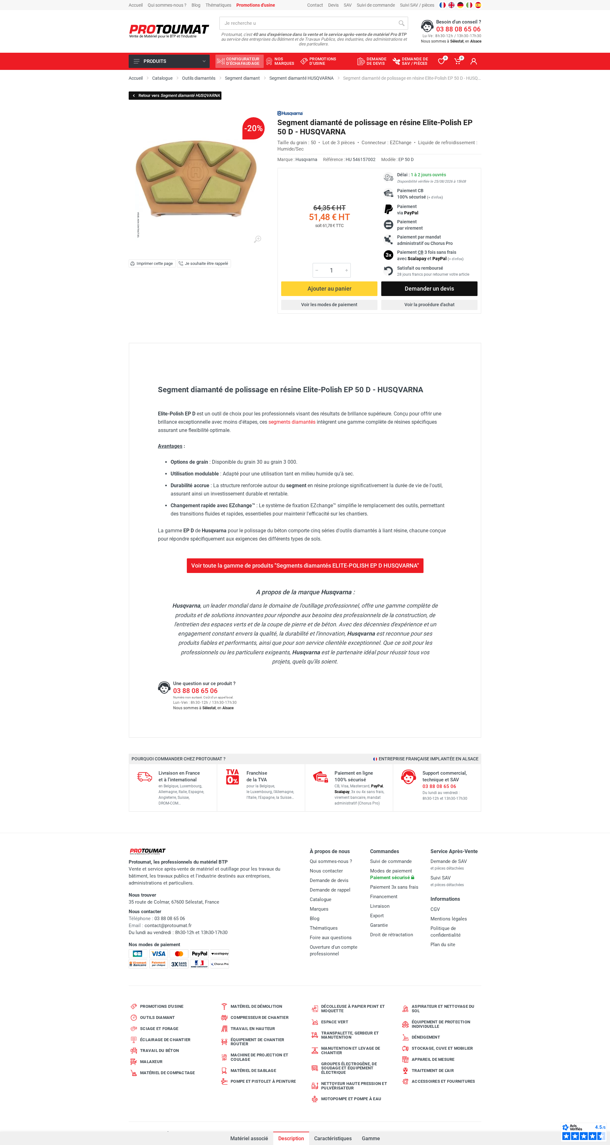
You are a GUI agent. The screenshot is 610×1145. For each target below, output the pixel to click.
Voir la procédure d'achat (429, 304)
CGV (435, 909)
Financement (383, 896)
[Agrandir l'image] (257, 239)
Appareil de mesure (433, 1059)
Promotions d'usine (162, 1006)
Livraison (380, 906)
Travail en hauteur (253, 1028)
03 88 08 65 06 (458, 29)
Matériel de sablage (253, 1070)
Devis (333, 5)
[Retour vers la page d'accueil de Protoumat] (169, 31)
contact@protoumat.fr (168, 925)
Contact (315, 5)
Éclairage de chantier (165, 1039)
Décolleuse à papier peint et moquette (353, 1008)
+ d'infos (435, 197)
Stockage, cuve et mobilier (442, 1048)
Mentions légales (448, 919)
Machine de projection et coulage (259, 1057)
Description (291, 1138)
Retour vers (179, 95)
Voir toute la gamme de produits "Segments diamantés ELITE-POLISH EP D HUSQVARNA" (305, 565)
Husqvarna (306, 159)
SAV (348, 5)
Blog (196, 5)
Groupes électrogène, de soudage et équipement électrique (349, 1068)
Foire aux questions (331, 937)
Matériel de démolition (256, 1006)
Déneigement (426, 1037)
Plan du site (442, 944)
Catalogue (320, 899)
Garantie (379, 925)
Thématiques (218, 5)
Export (377, 916)
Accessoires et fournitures (443, 1081)
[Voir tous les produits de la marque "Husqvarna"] (290, 113)
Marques (319, 909)
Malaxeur (151, 1061)
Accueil (136, 5)
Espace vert (334, 1022)
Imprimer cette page (155, 263)
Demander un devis (429, 288)
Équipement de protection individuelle (441, 1024)
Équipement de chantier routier (257, 1042)
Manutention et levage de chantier (350, 1050)
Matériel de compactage (167, 1072)
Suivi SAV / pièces (417, 5)
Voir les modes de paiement (329, 304)
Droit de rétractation (391, 935)
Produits (155, 61)
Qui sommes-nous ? (167, 5)
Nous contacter (326, 871)
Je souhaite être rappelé (206, 263)
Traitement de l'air (433, 1070)
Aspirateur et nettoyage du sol (443, 1008)
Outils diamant (157, 1017)
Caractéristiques (333, 1138)
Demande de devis (329, 880)
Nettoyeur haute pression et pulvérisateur (354, 1085)
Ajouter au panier (329, 288)
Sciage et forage (159, 1028)
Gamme (371, 1138)
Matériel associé (249, 1138)
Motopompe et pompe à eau (351, 1098)
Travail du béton (159, 1050)
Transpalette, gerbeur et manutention (350, 1035)
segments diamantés (291, 422)
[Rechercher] (401, 23)
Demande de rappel (330, 890)
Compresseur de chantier (259, 1017)
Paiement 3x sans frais (394, 887)
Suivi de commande (376, 5)
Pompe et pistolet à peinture (263, 1081)
